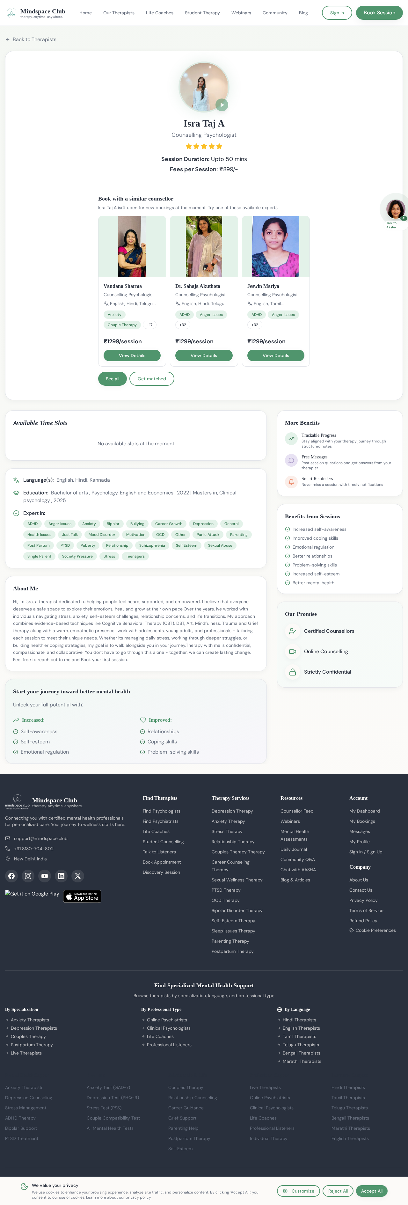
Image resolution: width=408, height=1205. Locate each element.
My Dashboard (364, 811)
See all (112, 379)
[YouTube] (44, 876)
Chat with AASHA (298, 870)
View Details (132, 355)
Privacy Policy (363, 900)
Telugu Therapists (301, 1045)
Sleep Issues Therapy (233, 931)
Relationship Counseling (192, 1097)
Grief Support (182, 1118)
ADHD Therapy (20, 1118)
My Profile (359, 841)
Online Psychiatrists (167, 1020)
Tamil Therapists (299, 1036)
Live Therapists (26, 1053)
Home (85, 13)
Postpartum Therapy (233, 951)
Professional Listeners (169, 1045)
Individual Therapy (269, 1138)
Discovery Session (161, 872)
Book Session (379, 12)
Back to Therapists (34, 39)
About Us (358, 880)
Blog (303, 13)
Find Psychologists (161, 811)
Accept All (371, 1191)
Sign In (337, 13)
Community (275, 13)
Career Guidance (186, 1108)
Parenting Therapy (230, 941)
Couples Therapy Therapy (238, 852)
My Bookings (362, 821)
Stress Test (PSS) (104, 1108)
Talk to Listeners (159, 852)
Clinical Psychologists (169, 1028)
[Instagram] (28, 876)
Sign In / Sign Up (365, 852)
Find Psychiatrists (160, 821)
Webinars (241, 13)
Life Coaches (159, 13)
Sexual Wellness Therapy (237, 880)
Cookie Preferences (376, 930)
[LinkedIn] (61, 876)
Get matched (152, 379)
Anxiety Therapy (228, 821)
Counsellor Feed (297, 811)
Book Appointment (162, 862)
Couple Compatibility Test (113, 1118)
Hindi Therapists (299, 1020)
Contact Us (360, 890)
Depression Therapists (34, 1028)
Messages (359, 831)
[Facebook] (11, 876)
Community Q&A (297, 859)
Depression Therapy (232, 811)
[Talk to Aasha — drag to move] (396, 209)
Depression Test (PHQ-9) (113, 1097)
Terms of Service (366, 910)
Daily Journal (293, 849)
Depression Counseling (28, 1097)
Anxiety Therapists (30, 1020)
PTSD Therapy (226, 890)
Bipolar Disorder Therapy (237, 910)
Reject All (338, 1191)
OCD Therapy (226, 900)
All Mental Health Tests (110, 1128)
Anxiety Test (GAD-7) (108, 1087)
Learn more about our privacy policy (118, 1197)
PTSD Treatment (21, 1138)
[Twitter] (77, 876)
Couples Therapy (28, 1036)
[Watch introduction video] (221, 105)
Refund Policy (363, 921)
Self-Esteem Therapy (233, 921)
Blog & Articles (295, 880)
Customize (303, 1191)
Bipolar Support (21, 1128)
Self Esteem (180, 1148)
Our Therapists (119, 13)
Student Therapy (202, 13)
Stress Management (25, 1108)
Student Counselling (163, 841)
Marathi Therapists (302, 1061)
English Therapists (301, 1028)
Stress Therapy (227, 831)
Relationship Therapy (233, 841)
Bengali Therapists (301, 1053)
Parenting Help (183, 1128)
